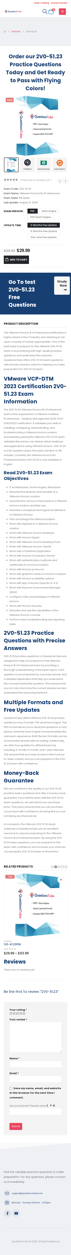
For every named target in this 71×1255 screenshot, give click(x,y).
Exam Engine (49, 211)
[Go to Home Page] (5, 31)
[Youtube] (16, 1213)
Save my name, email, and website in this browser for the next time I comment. (35, 1092)
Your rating (18, 1010)
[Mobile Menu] (62, 11)
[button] (8, 126)
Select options (60, 879)
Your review (18, 1019)
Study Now (62, 283)
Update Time (12, 225)
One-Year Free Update (43, 237)
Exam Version (13, 211)
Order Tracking (41, 3)
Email (14, 1073)
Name (14, 1058)
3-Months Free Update (43, 225)
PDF (32, 211)
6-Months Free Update (43, 231)
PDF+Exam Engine (40, 217)
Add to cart (18, 259)
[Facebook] (7, 1213)
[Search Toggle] (45, 11)
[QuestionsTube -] (13, 11)
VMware (8, 941)
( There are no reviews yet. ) (36, 180)
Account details (59, 3)
